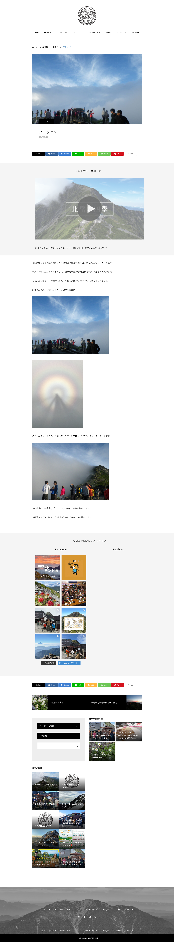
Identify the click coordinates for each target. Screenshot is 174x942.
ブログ (75, 32)
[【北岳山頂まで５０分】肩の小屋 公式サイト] (87, 15)
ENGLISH (135, 32)
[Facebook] (84, 916)
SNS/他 (108, 32)
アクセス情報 (62, 32)
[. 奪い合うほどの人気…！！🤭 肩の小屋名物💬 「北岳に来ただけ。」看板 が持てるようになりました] (74, 646)
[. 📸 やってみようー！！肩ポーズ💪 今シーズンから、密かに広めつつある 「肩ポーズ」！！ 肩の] (74, 567)
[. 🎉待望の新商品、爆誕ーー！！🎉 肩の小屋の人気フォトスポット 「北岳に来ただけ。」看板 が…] (47, 620)
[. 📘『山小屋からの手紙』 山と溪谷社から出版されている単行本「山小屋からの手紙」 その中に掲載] (74, 620)
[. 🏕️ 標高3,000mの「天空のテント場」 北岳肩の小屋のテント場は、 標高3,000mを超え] (47, 567)
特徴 (37, 32)
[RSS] (94, 916)
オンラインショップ (92, 32)
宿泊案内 (47, 32)
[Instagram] (79, 916)
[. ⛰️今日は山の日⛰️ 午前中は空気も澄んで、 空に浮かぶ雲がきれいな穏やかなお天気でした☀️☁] (47, 593)
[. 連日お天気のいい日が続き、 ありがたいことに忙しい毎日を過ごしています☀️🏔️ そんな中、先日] (74, 593)
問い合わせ (121, 32)
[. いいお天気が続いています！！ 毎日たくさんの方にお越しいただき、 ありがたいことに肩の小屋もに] (47, 646)
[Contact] (89, 916)
